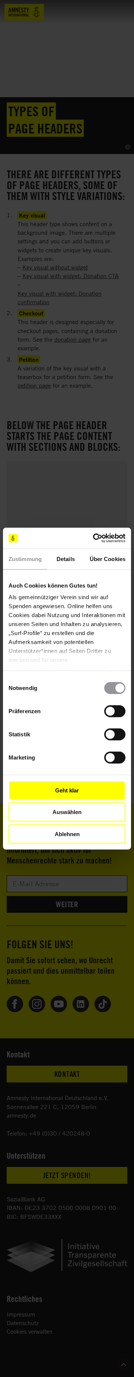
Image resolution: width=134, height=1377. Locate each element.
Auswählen (67, 812)
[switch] (114, 711)
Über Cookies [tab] (107, 558)
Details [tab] (66, 558)
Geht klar (67, 790)
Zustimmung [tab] (25, 558)
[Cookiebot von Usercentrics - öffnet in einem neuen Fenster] (94, 538)
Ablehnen (67, 834)
